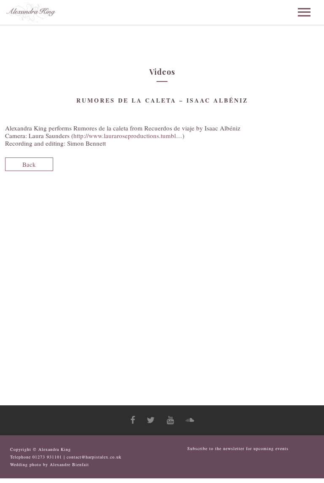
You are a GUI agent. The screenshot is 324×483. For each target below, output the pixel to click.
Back (29, 164)
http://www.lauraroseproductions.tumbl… (127, 135)
